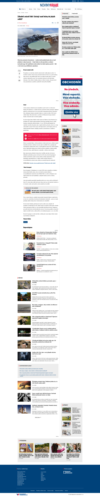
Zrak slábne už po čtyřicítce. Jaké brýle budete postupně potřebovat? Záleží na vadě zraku (73, 456)
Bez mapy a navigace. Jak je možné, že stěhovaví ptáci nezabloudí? (33, 370)
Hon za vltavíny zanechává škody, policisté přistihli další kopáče (75, 152)
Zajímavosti (43, 479)
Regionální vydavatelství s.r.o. (78, 494)
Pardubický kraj (20, 481)
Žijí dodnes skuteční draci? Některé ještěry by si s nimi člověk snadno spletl (71, 47)
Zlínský (23, 9)
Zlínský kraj (19, 484)
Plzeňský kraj (20, 482)
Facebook (73, 1)
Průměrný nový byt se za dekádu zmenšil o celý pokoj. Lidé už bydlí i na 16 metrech (76, 431)
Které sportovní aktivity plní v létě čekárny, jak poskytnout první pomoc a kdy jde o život (42, 455)
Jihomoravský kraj (21, 474)
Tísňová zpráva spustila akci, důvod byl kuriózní (76, 130)
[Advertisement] (41, 92)
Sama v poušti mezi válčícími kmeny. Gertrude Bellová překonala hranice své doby (70, 53)
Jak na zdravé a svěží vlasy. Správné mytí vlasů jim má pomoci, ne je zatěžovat (57, 455)
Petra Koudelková (23, 22)
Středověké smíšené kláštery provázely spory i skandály (31, 368)
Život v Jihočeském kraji (44, 134)
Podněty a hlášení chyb (41, 490)
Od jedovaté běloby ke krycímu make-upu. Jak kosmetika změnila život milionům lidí (71, 38)
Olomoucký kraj (20, 480)
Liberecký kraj (20, 477)
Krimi (35, 9)
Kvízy (48, 9)
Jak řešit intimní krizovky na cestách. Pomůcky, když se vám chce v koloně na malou (26, 455)
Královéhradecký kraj (21, 476)
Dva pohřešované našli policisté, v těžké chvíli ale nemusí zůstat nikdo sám (76, 145)
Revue (39, 9)
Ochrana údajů (50, 490)
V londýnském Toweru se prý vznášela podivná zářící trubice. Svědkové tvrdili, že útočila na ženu (38, 375)
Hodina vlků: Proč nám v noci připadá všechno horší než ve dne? (70, 42)
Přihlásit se (82, 1)
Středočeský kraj (20, 483)
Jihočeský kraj (20, 472)
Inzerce (66, 490)
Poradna (44, 9)
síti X (35, 138)
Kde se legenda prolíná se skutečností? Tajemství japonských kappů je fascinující (36, 372)
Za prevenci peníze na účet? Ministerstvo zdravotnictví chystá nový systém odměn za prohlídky (76, 425)
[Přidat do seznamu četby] (58, 22)
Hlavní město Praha (21, 471)
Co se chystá (68, 9)
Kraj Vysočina (20, 475)
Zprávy (30, 9)
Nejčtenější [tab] (75, 13)
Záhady (25, 222)
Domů (19, 12)
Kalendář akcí (60, 9)
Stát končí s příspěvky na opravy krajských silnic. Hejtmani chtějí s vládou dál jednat (76, 410)
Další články (37, 417)
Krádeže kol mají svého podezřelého (76, 137)
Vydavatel (32, 490)
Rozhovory (53, 9)
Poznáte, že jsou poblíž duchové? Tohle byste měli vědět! (43, 163)
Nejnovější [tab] (65, 13)
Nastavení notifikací (59, 490)
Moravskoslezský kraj (21, 478)
